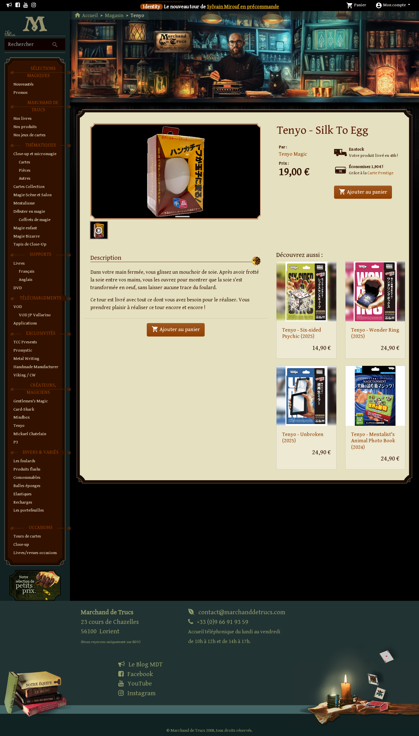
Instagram (141, 693)
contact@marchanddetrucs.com (241, 612)
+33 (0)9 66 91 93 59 (234, 631)
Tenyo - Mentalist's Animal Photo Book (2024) (373, 440)
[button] (393, 5)
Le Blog (144, 664)
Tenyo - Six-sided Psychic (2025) (301, 333)
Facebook (139, 674)
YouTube (139, 683)
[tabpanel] (175, 171)
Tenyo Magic (293, 154)
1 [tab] (178, 211)
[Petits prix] (35, 585)
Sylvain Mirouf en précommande (243, 7)
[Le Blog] (9, 5)
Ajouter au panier (365, 191)
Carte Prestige (380, 173)
